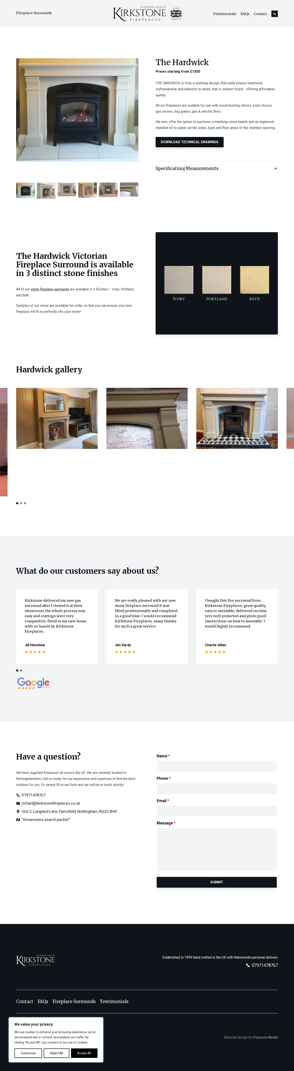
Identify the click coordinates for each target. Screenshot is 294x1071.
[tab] (17, 503)
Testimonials (224, 14)
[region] (56, 1039)
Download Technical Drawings (189, 142)
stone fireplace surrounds (50, 289)
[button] (25, 192)
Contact (260, 14)
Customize (28, 1053)
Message (166, 823)
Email (163, 800)
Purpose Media (265, 1037)
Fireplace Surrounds (34, 13)
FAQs (245, 14)
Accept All (84, 1053)
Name (163, 756)
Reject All (56, 1053)
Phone (163, 778)
